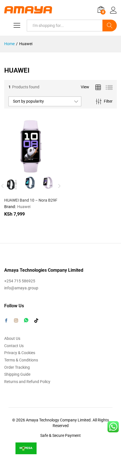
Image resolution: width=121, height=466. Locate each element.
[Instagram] (16, 321)
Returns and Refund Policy (27, 381)
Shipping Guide (17, 374)
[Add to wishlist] (43, 169)
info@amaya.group (21, 288)
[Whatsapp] (26, 320)
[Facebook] (6, 321)
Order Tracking (17, 367)
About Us (12, 338)
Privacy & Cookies (19, 352)
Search (109, 25)
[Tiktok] (36, 321)
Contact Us (14, 345)
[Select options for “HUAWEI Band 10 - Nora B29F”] (17, 169)
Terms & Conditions (21, 360)
